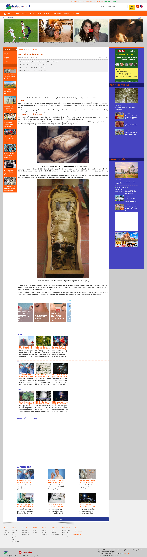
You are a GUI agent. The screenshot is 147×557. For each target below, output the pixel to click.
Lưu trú (13, 532)
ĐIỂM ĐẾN (16, 13)
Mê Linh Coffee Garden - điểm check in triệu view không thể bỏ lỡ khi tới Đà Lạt (131, 200)
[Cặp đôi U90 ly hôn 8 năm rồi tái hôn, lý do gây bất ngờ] (56, 474)
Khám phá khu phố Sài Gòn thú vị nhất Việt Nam (33, 70)
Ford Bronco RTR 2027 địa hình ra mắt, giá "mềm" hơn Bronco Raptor (87, 506)
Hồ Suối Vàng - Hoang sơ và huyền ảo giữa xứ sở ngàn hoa (125, 108)
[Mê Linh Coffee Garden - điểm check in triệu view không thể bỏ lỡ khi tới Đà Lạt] (119, 198)
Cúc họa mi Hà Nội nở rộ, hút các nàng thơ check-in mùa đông (43, 376)
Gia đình (52, 530)
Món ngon (44, 532)
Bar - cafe (127, 196)
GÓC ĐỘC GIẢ (67, 13)
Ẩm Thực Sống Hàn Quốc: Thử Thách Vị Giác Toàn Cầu (9, 124)
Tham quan (14, 530)
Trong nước (7, 57)
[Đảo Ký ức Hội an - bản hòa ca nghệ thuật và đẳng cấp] (119, 132)
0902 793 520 (125, 553)
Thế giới (6, 54)
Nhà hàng (14, 534)
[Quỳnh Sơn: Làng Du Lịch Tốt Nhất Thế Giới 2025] (10, 84)
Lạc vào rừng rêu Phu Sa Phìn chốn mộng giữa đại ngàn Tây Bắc (59, 376)
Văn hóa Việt (25, 530)
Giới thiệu (74, 1)
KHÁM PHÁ (31, 13)
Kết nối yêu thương (55, 534)
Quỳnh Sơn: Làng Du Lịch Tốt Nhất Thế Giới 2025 (10, 91)
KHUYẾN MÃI (76, 13)
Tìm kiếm (131, 7)
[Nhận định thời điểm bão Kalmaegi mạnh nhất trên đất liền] (43, 396)
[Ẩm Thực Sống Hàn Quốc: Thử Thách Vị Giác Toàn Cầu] (10, 116)
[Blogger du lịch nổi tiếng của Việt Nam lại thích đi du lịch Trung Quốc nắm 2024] (119, 115)
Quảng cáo (81, 1)
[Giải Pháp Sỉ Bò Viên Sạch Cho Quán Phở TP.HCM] (10, 70)
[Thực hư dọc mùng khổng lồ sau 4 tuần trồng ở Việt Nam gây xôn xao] (26, 396)
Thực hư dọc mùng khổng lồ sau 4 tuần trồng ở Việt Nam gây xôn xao (26, 403)
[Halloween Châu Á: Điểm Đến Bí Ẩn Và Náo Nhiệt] (10, 131)
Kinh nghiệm (127, 113)
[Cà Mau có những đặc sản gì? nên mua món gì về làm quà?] (119, 207)
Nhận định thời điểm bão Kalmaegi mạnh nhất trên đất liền (42, 403)
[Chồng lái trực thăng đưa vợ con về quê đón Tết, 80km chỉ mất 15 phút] (26, 341)
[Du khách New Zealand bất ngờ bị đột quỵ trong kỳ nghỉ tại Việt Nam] (26, 368)
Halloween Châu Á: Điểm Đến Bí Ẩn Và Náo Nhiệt (9, 139)
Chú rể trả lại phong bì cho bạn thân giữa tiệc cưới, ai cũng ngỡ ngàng (25, 506)
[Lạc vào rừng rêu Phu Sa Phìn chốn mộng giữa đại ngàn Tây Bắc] (60, 368)
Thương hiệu (65, 532)
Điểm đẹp (35, 532)
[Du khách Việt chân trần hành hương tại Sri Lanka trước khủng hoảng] (119, 190)
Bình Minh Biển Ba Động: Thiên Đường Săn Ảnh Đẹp (9, 108)
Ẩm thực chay (45, 534)
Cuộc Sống (53, 532)
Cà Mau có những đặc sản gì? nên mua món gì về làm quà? (131, 208)
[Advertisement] (62, 84)
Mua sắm (127, 122)
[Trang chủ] (5, 14)
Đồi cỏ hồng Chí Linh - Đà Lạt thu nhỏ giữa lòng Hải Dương (125, 182)
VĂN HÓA (24, 13)
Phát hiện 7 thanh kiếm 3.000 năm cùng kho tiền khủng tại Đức (55, 506)
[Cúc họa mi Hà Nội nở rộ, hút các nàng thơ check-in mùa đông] (43, 368)
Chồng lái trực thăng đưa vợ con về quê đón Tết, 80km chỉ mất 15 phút (39, 61)
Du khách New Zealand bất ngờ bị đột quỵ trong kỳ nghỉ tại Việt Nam (26, 376)
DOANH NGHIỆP (57, 13)
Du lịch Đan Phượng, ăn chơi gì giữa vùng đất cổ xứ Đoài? (36, 64)
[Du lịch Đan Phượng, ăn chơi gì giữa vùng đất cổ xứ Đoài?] (43, 341)
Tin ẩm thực (44, 530)
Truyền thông (65, 536)
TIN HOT (9, 13)
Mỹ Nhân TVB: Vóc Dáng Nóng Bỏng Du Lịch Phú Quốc (9, 155)
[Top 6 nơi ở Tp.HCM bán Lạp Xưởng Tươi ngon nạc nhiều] (119, 124)
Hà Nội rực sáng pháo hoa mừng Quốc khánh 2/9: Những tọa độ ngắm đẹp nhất (60, 404)
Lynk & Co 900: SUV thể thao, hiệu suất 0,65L (9, 172)
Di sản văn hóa (25, 534)
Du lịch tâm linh (128, 188)
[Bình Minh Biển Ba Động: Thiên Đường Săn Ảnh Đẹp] (10, 99)
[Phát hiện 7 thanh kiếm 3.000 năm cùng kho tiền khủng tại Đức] (56, 498)
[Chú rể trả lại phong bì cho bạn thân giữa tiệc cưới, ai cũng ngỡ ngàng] (25, 498)
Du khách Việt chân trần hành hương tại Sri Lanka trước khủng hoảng (130, 191)
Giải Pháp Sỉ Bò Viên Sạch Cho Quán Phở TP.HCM (9, 76)
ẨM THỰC (39, 13)
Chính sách (89, 1)
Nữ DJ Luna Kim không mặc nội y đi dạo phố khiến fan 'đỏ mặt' (10, 188)
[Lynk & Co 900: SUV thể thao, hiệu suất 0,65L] (10, 163)
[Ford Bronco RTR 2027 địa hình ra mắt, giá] (87, 498)
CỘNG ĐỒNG (47, 13)
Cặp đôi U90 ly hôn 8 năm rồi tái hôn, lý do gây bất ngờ (56, 482)
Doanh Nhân (65, 534)
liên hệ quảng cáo (78, 531)
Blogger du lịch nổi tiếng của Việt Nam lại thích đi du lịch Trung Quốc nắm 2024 (131, 117)
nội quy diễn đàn (77, 534)
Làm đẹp (14, 536)
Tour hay (127, 130)
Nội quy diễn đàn (98, 1)
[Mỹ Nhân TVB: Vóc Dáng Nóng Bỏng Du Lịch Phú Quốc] (10, 147)
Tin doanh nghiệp (66, 530)
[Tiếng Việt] (137, 6)
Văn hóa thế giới (25, 532)
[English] (141, 6)
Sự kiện (6, 61)
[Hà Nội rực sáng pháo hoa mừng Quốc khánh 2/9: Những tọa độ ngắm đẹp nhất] (60, 396)
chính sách (76, 528)
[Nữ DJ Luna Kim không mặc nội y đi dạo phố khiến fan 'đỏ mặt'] (10, 180)
